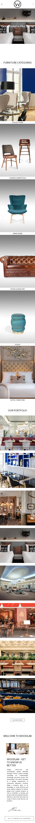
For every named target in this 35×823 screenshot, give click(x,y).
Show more (17, 720)
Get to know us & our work (19, 818)
